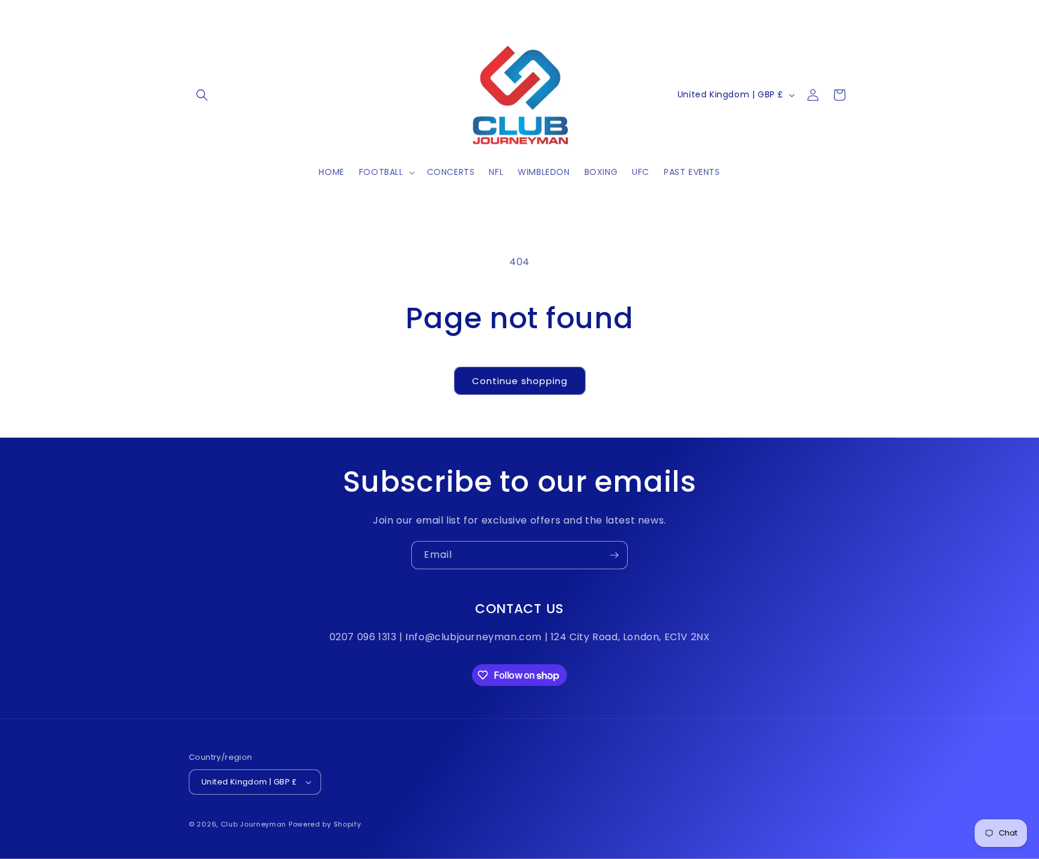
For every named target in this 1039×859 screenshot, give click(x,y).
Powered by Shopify (325, 824)
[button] (202, 95)
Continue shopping (520, 380)
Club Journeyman (254, 824)
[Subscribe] (614, 555)
